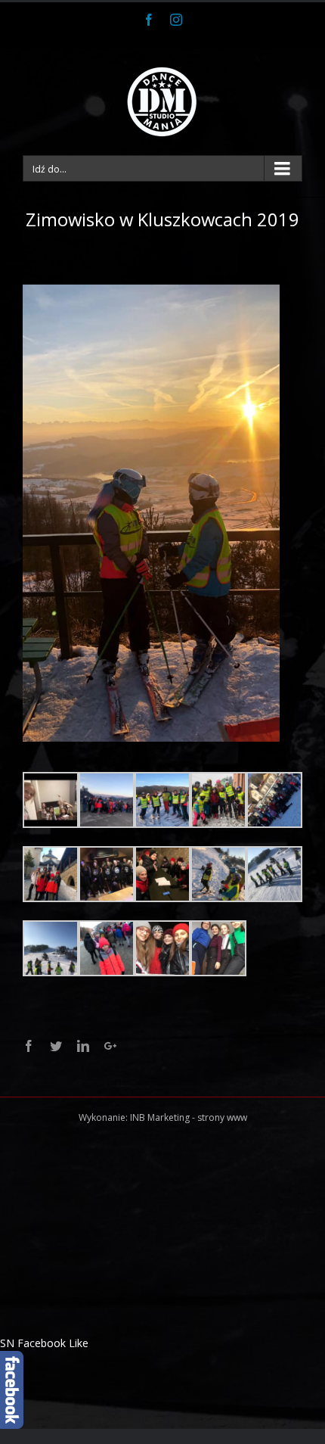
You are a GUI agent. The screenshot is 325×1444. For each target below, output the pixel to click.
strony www (222, 1117)
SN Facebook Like (44, 1343)
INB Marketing (160, 1117)
